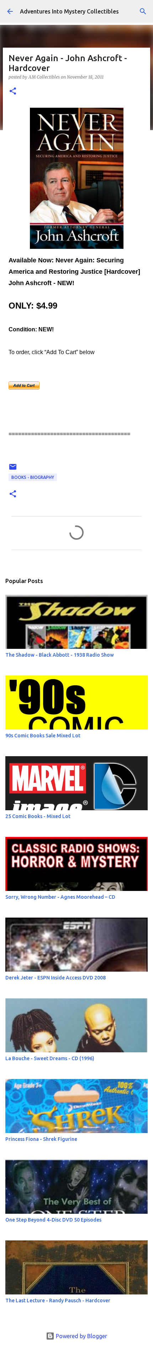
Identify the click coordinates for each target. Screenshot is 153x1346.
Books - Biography (32, 477)
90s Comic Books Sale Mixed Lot (42, 735)
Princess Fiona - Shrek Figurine (41, 1139)
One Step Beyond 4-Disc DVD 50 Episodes (53, 1220)
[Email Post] (13, 469)
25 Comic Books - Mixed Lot (37, 816)
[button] (13, 91)
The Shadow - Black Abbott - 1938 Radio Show (59, 655)
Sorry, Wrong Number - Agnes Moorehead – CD (60, 897)
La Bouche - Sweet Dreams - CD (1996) (49, 1058)
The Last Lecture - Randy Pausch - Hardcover (57, 1300)
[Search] (143, 11)
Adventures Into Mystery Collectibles (69, 11)
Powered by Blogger (80, 1336)
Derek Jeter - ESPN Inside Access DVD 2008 (55, 978)
